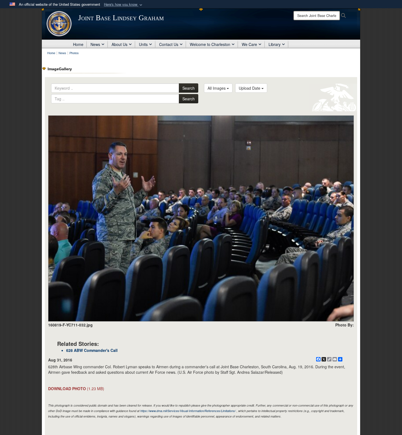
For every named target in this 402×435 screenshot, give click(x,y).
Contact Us (168, 44)
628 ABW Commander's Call (92, 350)
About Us (119, 44)
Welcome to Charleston (210, 44)
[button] (123, 4)
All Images (217, 88)
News (95, 44)
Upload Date (250, 88)
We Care (249, 44)
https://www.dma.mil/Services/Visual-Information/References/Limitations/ (188, 411)
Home (78, 44)
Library (275, 44)
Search (188, 88)
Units (143, 44)
